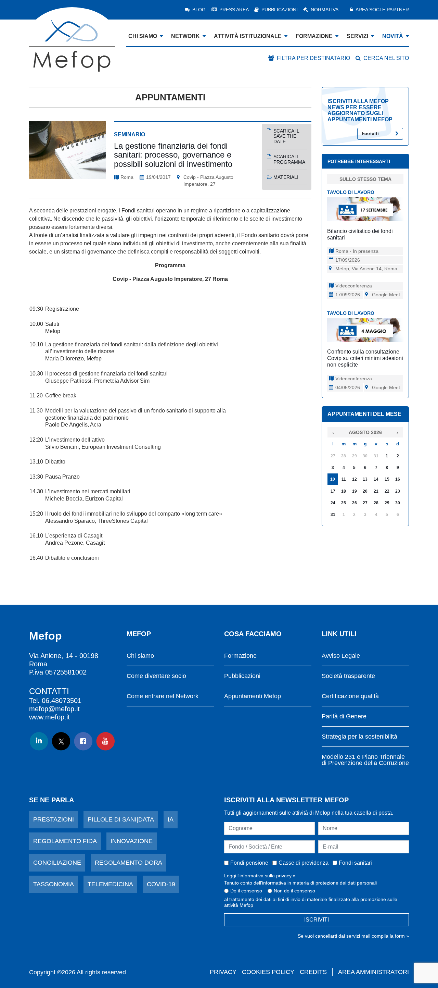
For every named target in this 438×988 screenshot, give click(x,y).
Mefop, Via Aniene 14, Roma (366, 268)
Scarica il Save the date (286, 136)
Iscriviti (370, 133)
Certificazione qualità (350, 696)
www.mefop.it (49, 717)
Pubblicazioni (279, 9)
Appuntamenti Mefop (252, 696)
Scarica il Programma (289, 159)
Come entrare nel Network (162, 696)
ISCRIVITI (316, 920)
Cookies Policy (268, 971)
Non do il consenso (294, 890)
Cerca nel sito (386, 58)
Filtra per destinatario (313, 58)
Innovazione (132, 841)
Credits (313, 971)
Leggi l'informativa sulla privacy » (260, 875)
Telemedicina (110, 884)
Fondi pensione (249, 863)
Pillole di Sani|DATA (121, 819)
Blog (199, 9)
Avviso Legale (341, 656)
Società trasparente (348, 676)
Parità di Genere (344, 716)
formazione (314, 36)
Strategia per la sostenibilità (359, 736)
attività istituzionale (248, 36)
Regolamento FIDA (65, 841)
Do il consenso (246, 890)
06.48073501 (61, 700)
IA (170, 819)
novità (392, 36)
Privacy (223, 971)
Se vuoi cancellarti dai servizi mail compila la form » (353, 936)
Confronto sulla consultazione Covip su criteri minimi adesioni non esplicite (365, 358)
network (185, 36)
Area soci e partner (382, 9)
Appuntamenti (170, 97)
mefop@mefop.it (54, 709)
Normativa (324, 9)
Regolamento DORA (128, 862)
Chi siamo (140, 656)
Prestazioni (53, 819)
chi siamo (142, 36)
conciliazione (57, 862)
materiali (285, 177)
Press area (234, 9)
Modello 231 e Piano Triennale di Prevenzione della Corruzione (365, 760)
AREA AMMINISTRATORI (373, 971)
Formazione (240, 656)
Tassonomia (53, 884)
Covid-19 (161, 884)
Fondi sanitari (355, 863)
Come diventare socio (156, 676)
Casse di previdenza (303, 863)
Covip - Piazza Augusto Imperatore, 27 (208, 180)
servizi (357, 36)
